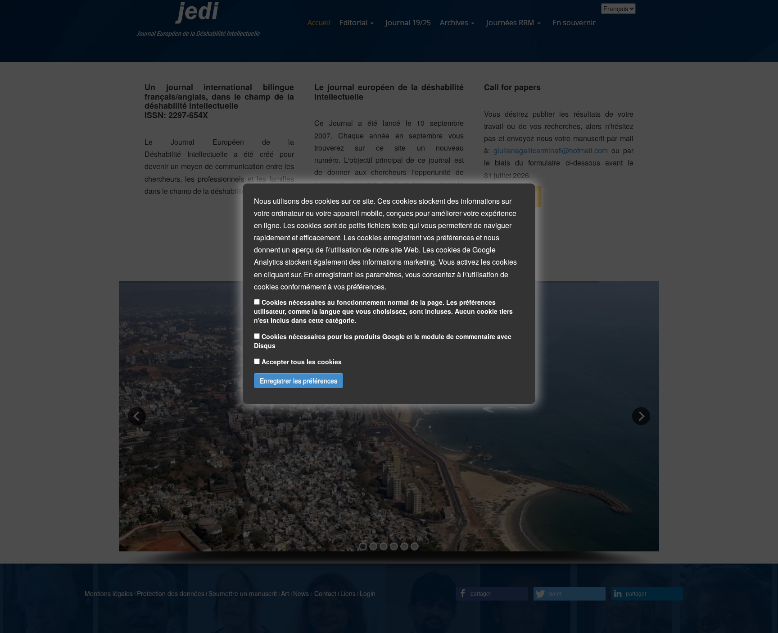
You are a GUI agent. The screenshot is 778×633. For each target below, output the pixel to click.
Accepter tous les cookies (302, 362)
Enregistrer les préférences (298, 380)
